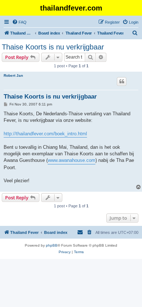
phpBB (52, 245)
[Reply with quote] (121, 81)
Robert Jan (13, 75)
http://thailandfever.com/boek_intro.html (45, 133)
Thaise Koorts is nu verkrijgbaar (53, 47)
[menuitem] (19, 22)
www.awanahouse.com (71, 160)
